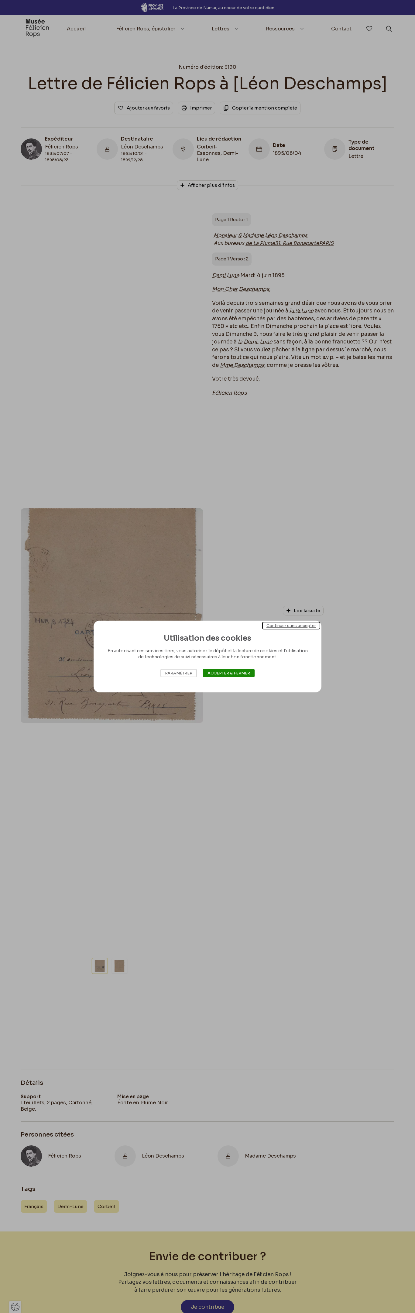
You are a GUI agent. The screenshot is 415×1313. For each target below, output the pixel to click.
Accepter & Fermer (229, 673)
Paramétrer (178, 673)
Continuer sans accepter (291, 625)
